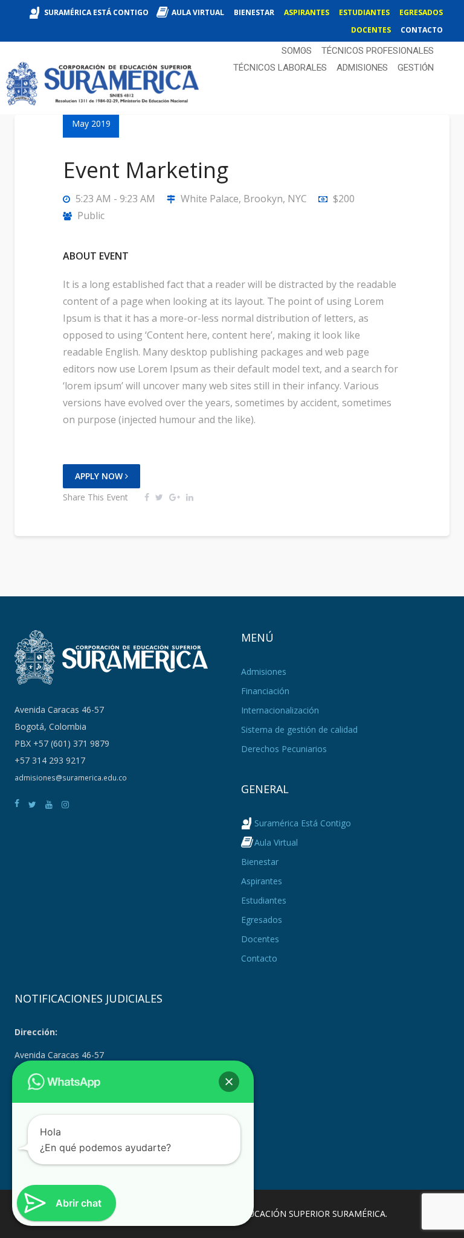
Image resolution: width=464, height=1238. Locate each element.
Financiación (265, 691)
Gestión (416, 67)
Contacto (422, 30)
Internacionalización (280, 710)
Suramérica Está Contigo (96, 12)
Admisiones (362, 67)
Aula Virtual (198, 12)
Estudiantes (364, 12)
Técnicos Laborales (280, 67)
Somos (297, 50)
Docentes (371, 30)
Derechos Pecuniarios (284, 749)
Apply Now (100, 476)
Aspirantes (306, 12)
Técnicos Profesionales (377, 50)
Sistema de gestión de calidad (299, 729)
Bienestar (254, 12)
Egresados (421, 12)
